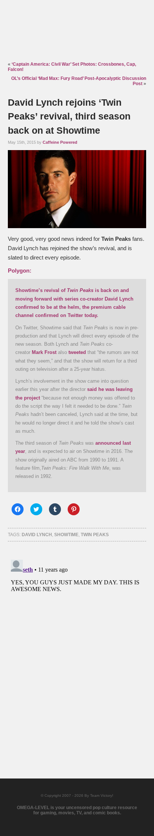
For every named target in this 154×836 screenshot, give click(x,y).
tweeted (77, 352)
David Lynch (37, 534)
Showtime (66, 534)
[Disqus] (77, 650)
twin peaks (95, 534)
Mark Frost (44, 352)
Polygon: (19, 271)
